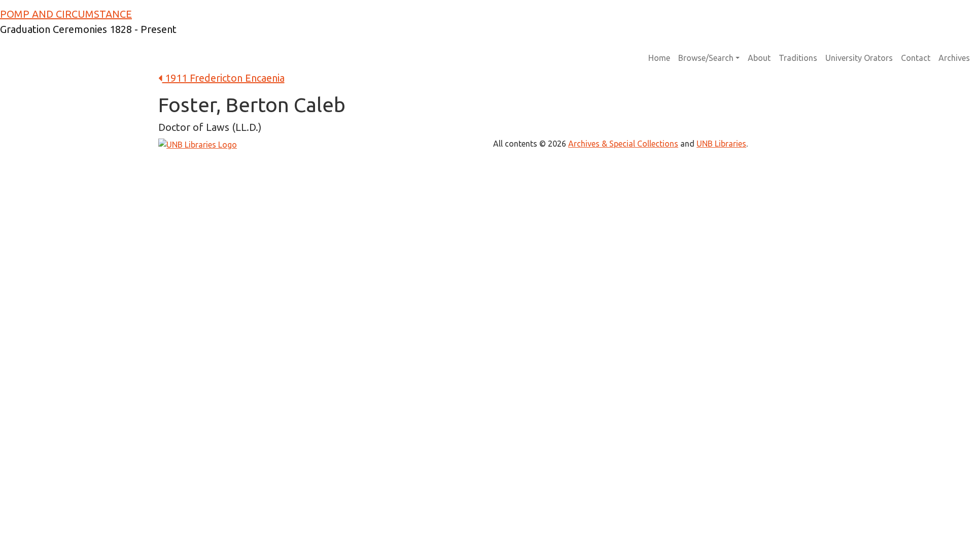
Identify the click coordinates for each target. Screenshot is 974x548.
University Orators (859, 57)
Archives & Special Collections (623, 143)
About (759, 57)
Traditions (798, 57)
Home (659, 57)
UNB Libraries (721, 143)
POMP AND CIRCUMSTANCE (66, 14)
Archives (954, 57)
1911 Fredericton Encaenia (223, 78)
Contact (915, 57)
